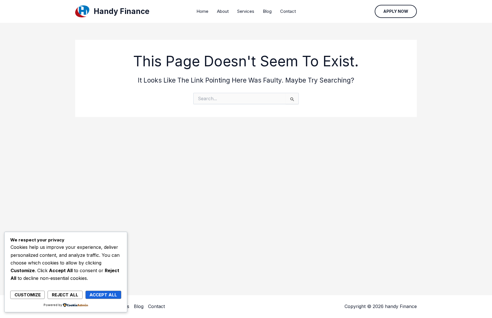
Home (202, 11)
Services (245, 11)
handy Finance (121, 11)
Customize (28, 295)
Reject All (65, 295)
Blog (267, 11)
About (223, 11)
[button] (396, 11)
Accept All (103, 295)
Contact (288, 11)
